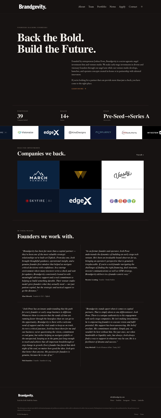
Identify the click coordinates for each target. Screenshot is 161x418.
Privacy (136, 414)
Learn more (77, 89)
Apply (122, 6)
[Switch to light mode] (142, 6)
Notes (113, 6)
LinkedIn (141, 400)
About (81, 6)
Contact (133, 6)
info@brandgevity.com (117, 397)
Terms (142, 414)
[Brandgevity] (32, 6)
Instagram (126, 400)
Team (91, 6)
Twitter (133, 400)
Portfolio (101, 6)
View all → (140, 155)
